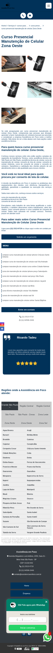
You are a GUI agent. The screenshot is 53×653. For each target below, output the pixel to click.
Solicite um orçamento (26, 237)
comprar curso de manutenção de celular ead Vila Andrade (25, 262)
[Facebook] (29, 634)
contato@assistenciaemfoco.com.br (27, 574)
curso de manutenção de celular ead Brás (18, 286)
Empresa (26, 593)
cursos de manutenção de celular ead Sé (18, 296)
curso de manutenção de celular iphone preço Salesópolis (24, 271)
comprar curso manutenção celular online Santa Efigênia (24, 300)
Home (26, 586)
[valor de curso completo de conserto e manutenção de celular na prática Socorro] (13, 64)
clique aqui (29, 229)
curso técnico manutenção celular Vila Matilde (20, 291)
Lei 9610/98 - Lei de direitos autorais (15, 542)
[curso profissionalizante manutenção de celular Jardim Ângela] (13, 90)
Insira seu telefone (27, 614)
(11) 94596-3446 (27, 320)
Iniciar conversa (27, 628)
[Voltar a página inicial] (7, 6)
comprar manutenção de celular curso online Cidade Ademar (25, 267)
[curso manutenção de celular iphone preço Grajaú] (39, 90)
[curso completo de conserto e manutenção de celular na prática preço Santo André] (39, 64)
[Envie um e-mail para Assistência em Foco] (30, 15)
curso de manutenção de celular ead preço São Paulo (23, 276)
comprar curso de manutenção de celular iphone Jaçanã (24, 281)
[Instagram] (24, 634)
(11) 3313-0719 (16, 229)
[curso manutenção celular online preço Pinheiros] (13, 116)
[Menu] (48, 6)
